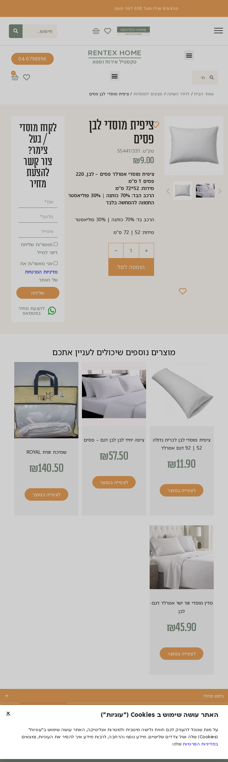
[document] (114, 381)
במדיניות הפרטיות (200, 744)
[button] (8, 713)
